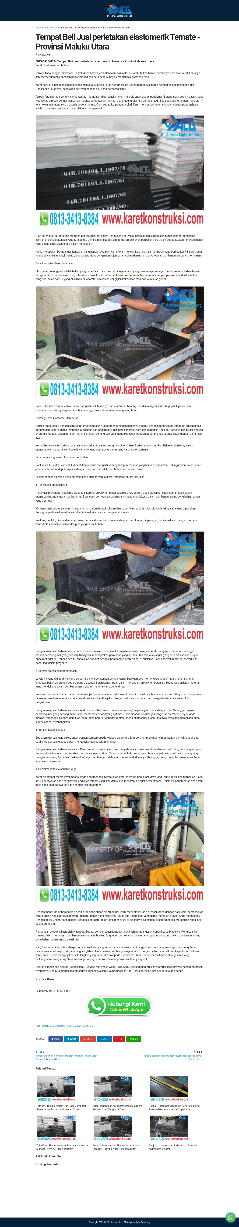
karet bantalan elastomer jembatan (59, 1026)
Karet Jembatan (51, 28)
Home (38, 28)
